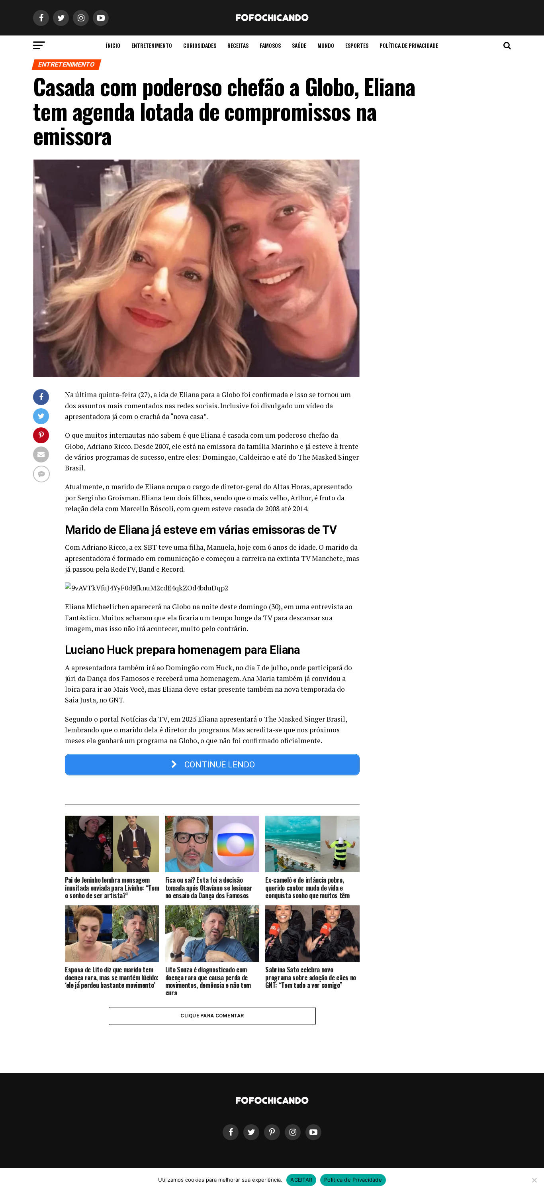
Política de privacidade (409, 45)
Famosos (270, 45)
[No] (534, 1180)
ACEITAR (301, 1179)
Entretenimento (151, 45)
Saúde (299, 45)
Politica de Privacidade (353, 1179)
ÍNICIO (113, 45)
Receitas (238, 45)
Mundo (325, 45)
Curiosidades (199, 45)
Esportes (356, 45)
